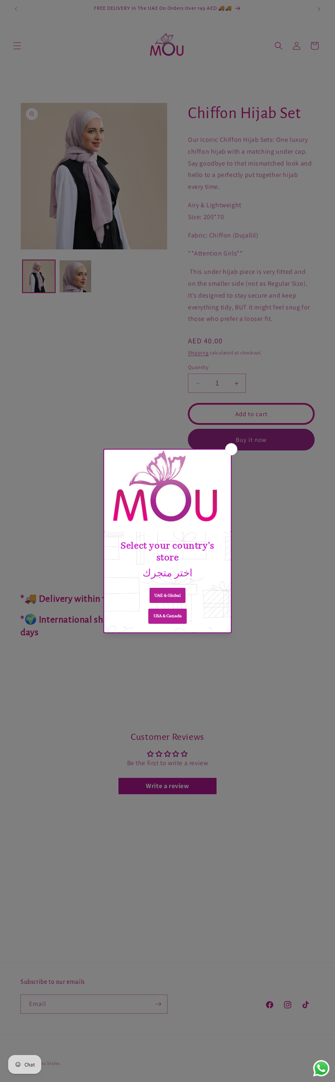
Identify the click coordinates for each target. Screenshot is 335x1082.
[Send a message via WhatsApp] (321, 1068)
